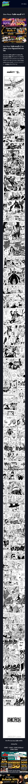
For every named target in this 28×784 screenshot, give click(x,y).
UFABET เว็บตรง (14, 749)
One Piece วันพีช (7, 56)
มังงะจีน (16, 771)
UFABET (6, 747)
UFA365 (11, 747)
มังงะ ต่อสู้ (19, 770)
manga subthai (8, 770)
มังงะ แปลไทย (12, 771)
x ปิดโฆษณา (4, 772)
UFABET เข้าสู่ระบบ (18, 747)
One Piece (15, 770)
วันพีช (20, 771)
